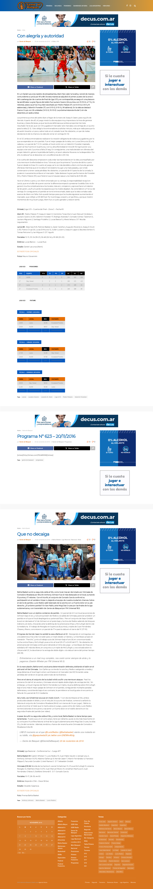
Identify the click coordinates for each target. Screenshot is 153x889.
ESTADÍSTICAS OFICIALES (28, 252)
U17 (85, 860)
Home (19, 30)
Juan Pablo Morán (104, 850)
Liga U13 (58, 397)
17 (36, 840)
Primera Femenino (74, 859)
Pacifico (108, 857)
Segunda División (128, 864)
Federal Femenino (61, 865)
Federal (60, 861)
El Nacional (102, 839)
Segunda (58, 6)
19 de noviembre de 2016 (42, 540)
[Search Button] (135, 5)
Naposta (128, 854)
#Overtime (61, 840)
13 (52, 836)
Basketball (61, 851)
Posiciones (75, 851)
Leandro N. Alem (46, 397)
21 (20, 845)
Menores (106, 6)
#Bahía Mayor (62, 824)
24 (36, 845)
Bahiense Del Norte (105, 828)
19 (46, 840)
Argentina (114, 825)
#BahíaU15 (61, 830)
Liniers (101, 854)
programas (39, 460)
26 (46, 845)
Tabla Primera (89, 844)
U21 (85, 866)
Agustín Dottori (112, 821)
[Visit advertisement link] (76, 22)
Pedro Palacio (68, 397)
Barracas (102, 832)
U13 (58, 41)
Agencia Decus (43, 882)
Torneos (87, 850)
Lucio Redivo (51, 800)
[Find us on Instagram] (130, 5)
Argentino (123, 825)
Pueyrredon (102, 861)
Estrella (111, 839)
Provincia (87, 826)
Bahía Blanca (129, 828)
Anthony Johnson (28, 800)
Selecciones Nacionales (88, 834)
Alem (121, 821)
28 (20, 849)
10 (36, 836)
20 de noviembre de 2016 (42, 41)
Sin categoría (89, 838)
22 (25, 845)
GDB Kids (74, 824)
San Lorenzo (125, 861)
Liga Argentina (95, 6)
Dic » (23, 853)
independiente (119, 846)
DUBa (60, 854)
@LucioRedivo (51, 732)
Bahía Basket (26, 528)
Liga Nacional (66, 540)
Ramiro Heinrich (114, 861)
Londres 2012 (76, 842)
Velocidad (130, 868)
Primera (49, 6)
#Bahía (60, 821)
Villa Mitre (120, 871)
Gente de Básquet (25, 41)
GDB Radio (75, 827)
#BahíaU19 (61, 837)
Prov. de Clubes (87, 822)
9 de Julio (102, 821)
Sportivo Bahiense (104, 868)
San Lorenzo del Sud (105, 864)
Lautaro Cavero (34, 397)
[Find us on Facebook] (127, 5)
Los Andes (109, 854)
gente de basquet (28, 460)
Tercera (86, 847)
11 (41, 836)
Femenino (67, 6)
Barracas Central (113, 832)
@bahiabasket (66, 732)
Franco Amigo (116, 843)
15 (25, 840)
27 (52, 845)
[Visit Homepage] (30, 6)
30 (30, 849)
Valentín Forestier (81, 397)
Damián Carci (103, 836)
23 (30, 845)
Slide (23, 30)
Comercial (124, 832)
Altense (128, 821)
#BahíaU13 (61, 827)
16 (30, 840)
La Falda (115, 850)
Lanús (24, 397)
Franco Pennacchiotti (105, 846)
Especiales (61, 858)
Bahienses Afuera (80, 6)
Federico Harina (104, 843)
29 (25, 849)
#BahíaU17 (61, 834)
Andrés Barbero (104, 825)
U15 (85, 856)
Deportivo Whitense (127, 836)
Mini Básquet (75, 845)
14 (20, 840)
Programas (68, 442)
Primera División (126, 857)
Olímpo (101, 857)
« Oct (19, 853)
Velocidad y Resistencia (106, 871)
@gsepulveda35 (39, 735)
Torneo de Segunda (119, 868)
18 (41, 840)
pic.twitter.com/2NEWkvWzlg (61, 735)
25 (41, 845)
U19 (85, 863)
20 (52, 840)
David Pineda (114, 836)
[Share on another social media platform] (93, 87)
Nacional (74, 540)
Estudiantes (119, 839)
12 (46, 836)
